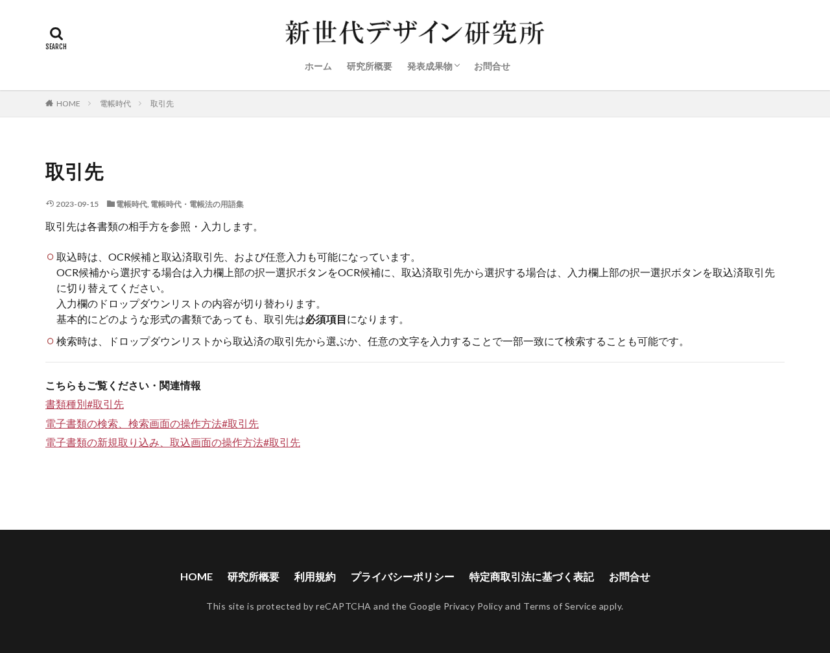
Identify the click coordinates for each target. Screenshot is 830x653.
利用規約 (315, 576)
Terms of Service (560, 605)
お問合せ (492, 65)
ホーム (318, 65)
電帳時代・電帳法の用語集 (197, 204)
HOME (68, 103)
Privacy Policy (473, 605)
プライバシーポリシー (403, 576)
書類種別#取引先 (84, 404)
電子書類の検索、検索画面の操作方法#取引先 (152, 423)
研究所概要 (369, 65)
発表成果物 (430, 65)
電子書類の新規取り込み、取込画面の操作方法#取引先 (172, 442)
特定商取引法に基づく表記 (531, 576)
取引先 (162, 103)
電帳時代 (115, 103)
